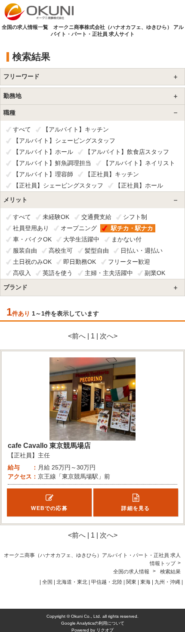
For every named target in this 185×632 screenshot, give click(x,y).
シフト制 (135, 216)
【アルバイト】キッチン (76, 129)
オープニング (79, 228)
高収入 (22, 272)
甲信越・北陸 (106, 582)
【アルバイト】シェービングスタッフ (64, 140)
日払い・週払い (141, 250)
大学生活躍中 (81, 239)
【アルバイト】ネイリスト (139, 163)
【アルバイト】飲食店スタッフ (127, 151)
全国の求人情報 (132, 572)
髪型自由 (97, 250)
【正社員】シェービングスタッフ (58, 185)
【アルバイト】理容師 (43, 174)
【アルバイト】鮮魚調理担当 (52, 163)
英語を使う (58, 272)
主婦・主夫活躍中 (109, 272)
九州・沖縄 (167, 582)
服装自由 (25, 250)
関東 (131, 582)
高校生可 (61, 250)
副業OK (155, 272)
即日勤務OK (79, 261)
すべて (22, 129)
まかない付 (126, 239)
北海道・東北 (71, 582)
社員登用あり (31, 228)
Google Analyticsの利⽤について (92, 623)
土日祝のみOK (32, 261)
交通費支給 (96, 216)
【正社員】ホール (139, 185)
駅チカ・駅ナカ (132, 228)
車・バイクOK (32, 239)
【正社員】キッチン (112, 174)
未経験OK (56, 216)
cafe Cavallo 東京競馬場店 (49, 445)
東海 (145, 582)
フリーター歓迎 (129, 261)
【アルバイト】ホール (43, 151)
